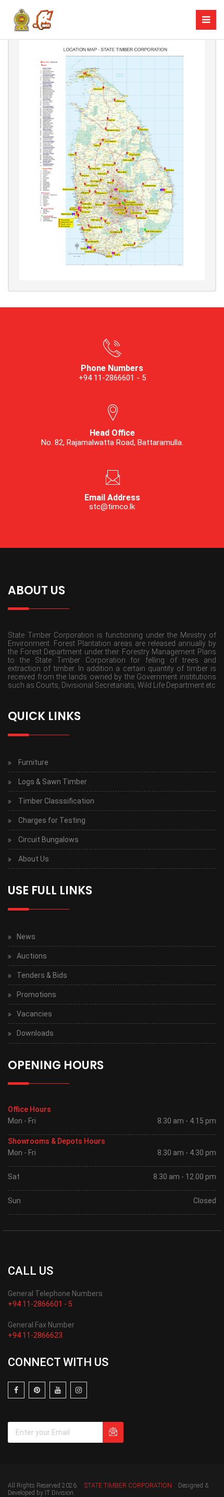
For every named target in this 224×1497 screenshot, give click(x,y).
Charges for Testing (51, 820)
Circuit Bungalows (48, 839)
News (26, 936)
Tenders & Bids (42, 975)
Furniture (33, 762)
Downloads (35, 1033)
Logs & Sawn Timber (52, 781)
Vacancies (34, 1014)
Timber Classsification (56, 801)
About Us (33, 859)
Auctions (32, 956)
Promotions (36, 994)
